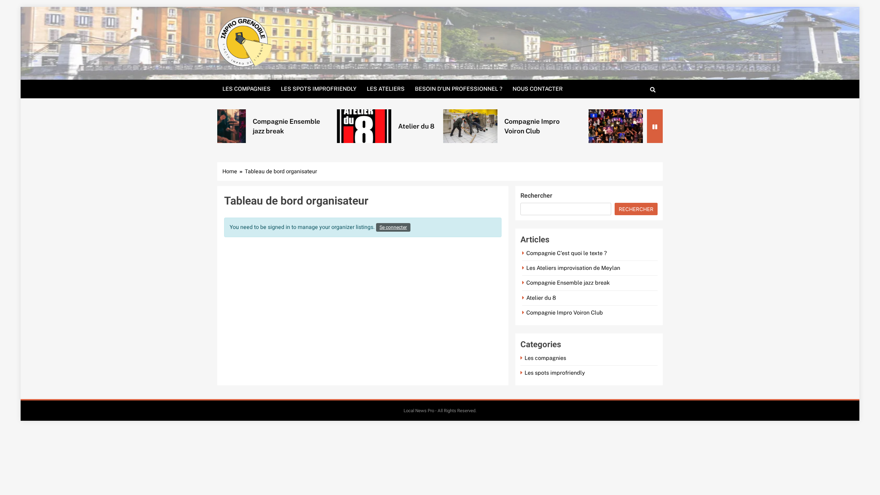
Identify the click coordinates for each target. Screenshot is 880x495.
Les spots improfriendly (318, 89)
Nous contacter (538, 89)
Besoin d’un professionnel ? (458, 89)
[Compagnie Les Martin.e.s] (578, 126)
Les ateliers (386, 89)
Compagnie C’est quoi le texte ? (566, 253)
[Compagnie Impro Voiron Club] (432, 126)
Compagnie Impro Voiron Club (564, 312)
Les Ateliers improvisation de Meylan (573, 268)
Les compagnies (246, 89)
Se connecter (393, 227)
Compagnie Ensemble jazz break (568, 282)
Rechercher (536, 195)
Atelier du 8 (378, 126)
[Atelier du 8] (326, 126)
